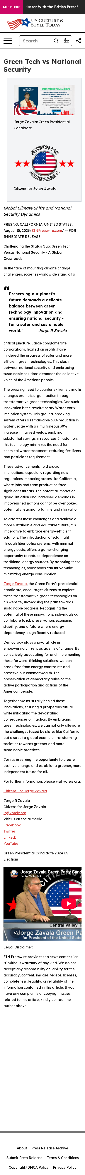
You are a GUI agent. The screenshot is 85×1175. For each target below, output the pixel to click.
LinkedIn (11, 837)
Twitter (9, 831)
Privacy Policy (64, 1167)
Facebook (12, 825)
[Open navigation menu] (7, 40)
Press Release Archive (49, 1148)
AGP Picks (11, 7)
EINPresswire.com (47, 230)
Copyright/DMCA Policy (29, 1167)
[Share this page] (78, 40)
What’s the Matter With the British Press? (41, 7)
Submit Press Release (24, 1158)
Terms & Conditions (63, 1158)
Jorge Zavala (15, 583)
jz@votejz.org (14, 813)
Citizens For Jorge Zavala (25, 791)
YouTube (10, 843)
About (22, 1148)
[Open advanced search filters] (66, 41)
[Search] (56, 41)
